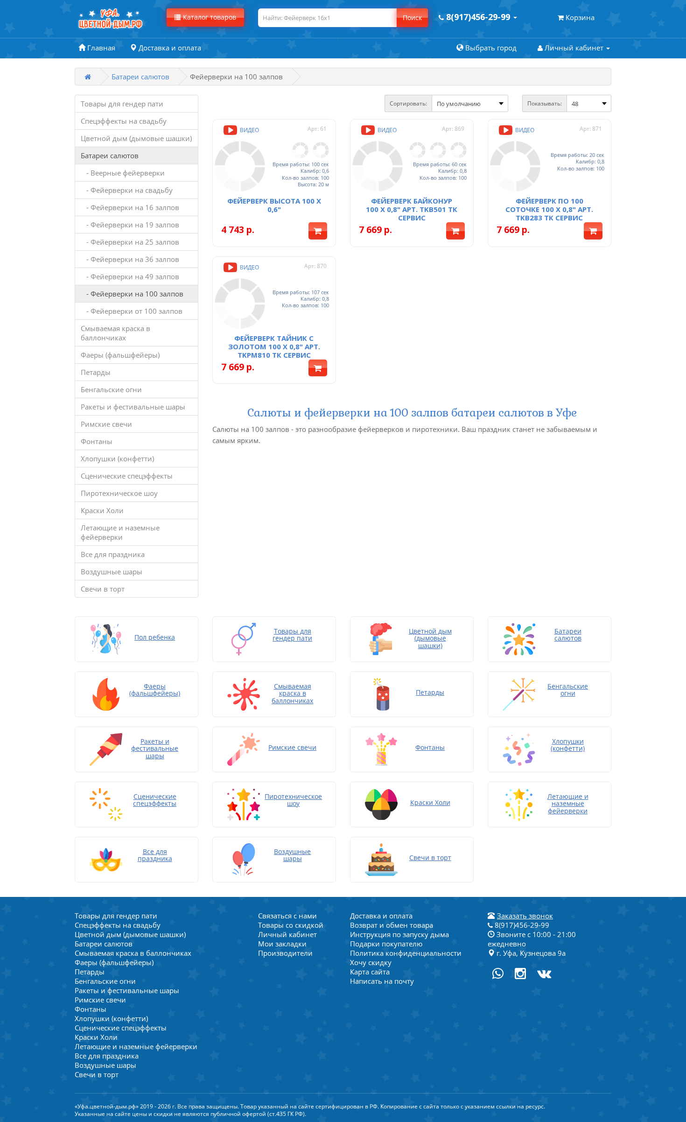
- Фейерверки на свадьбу (127, 190)
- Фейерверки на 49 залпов (130, 276)
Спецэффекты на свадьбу (124, 121)
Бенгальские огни (111, 389)
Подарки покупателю (386, 943)
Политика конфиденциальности (406, 953)
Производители (285, 953)
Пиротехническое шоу (119, 493)
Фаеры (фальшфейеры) (120, 355)
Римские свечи (106, 424)
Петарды (96, 372)
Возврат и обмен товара (391, 925)
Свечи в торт (103, 588)
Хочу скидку (371, 962)
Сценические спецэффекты (127, 475)
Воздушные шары (111, 571)
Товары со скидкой (290, 925)
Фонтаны (96, 441)
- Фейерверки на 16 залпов (130, 207)
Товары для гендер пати (122, 103)
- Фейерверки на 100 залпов (132, 293)
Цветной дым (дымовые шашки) (136, 138)
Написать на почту (382, 981)
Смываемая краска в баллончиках (115, 333)
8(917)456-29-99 (521, 925)
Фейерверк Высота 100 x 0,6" (274, 205)
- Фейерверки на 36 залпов (130, 259)
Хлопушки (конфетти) (117, 458)
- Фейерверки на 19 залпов (130, 224)
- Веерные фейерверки (123, 172)
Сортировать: (408, 103)
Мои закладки (282, 943)
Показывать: (544, 103)
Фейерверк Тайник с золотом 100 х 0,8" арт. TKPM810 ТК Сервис (274, 346)
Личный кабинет (287, 934)
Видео (248, 130)
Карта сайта (370, 971)
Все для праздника (113, 554)
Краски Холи (102, 510)
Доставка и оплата (381, 915)
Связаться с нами (287, 915)
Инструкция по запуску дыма (399, 934)
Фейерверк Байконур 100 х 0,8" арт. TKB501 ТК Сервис (411, 209)
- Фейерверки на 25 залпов (130, 242)
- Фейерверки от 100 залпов (131, 311)
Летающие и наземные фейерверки (120, 532)
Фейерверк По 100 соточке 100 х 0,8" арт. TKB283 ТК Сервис (549, 209)
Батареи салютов (140, 76)
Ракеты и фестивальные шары (133, 406)
